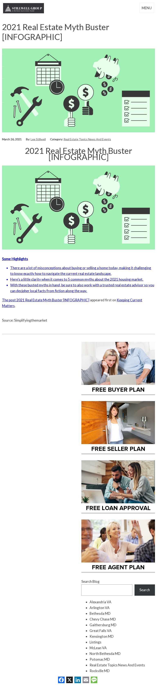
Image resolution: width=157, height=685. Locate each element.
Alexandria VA (100, 602)
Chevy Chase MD (103, 619)
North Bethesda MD (105, 653)
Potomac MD (100, 659)
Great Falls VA (101, 630)
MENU (147, 8)
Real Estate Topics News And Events (87, 139)
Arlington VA (100, 608)
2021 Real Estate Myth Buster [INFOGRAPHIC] (52, 300)
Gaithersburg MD (103, 625)
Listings (95, 642)
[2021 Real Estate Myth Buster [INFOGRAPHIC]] (78, 131)
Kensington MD (101, 636)
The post (9, 300)
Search (144, 590)
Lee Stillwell (38, 139)
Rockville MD (100, 671)
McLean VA (98, 648)
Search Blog (90, 581)
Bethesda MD (100, 613)
